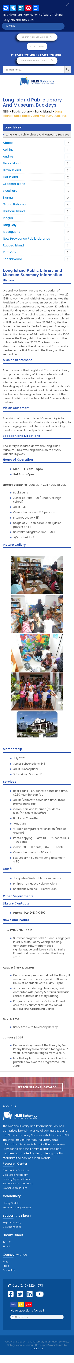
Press (6, 1265)
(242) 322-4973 (25, 55)
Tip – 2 (7, 1242)
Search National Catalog (35, 36)
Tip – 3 (6, 1246)
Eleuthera (10, 190)
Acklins (8, 149)
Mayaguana (11, 232)
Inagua (8, 218)
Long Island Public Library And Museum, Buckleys (37, 134)
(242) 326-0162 (50, 55)
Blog (5, 1261)
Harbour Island (14, 211)
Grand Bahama (14, 204)
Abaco (8, 143)
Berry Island (11, 163)
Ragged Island (13, 245)
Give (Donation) (12, 1226)
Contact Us (9, 1270)
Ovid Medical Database (16, 1170)
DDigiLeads (37, 1348)
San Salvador (12, 259)
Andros (8, 156)
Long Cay (10, 225)
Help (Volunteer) (12, 1222)
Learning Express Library (16, 1179)
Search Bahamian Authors (35, 60)
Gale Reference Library (15, 1174)
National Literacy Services (17, 1207)
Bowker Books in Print (15, 1188)
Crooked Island (14, 184)
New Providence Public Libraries (26, 238)
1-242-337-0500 (35, 913)
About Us (9, 1106)
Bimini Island (12, 170)
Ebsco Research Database (18, 1183)
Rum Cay (9, 252)
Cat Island (10, 177)
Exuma (8, 197)
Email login (37, 46)
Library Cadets (11, 1203)
